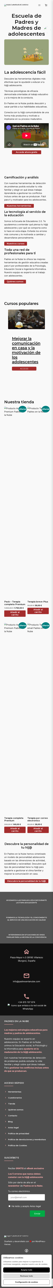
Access (24, 368)
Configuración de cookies (26, 1282)
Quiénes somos (15, 281)
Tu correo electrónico (19, 1191)
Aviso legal (35, 1206)
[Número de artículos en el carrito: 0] (46, 5)
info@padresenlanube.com (26, 981)
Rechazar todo (26, 1276)
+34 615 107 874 (26, 1002)
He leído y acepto (26, 1206)
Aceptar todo (26, 1270)
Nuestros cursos (15, 243)
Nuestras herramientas (19, 206)
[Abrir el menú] (39, 5)
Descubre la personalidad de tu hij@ (26, 881)
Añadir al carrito (15, 613)
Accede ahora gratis (26, 152)
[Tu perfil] (47, 30)
